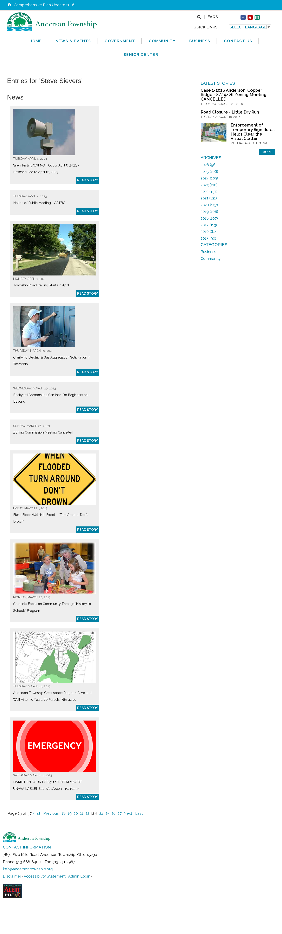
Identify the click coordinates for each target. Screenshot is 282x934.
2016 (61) (208, 231)
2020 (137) (209, 205)
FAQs (213, 17)
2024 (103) (209, 178)
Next (128, 813)
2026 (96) (209, 165)
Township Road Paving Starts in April (41, 285)
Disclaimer (12, 876)
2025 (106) (209, 171)
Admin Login (79, 876)
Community (211, 258)
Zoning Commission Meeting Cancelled (43, 432)
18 (64, 813)
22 (87, 813)
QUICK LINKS (205, 27)
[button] (250, 27)
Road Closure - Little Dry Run (230, 112)
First (36, 813)
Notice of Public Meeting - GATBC (39, 203)
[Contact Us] (257, 17)
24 (101, 813)
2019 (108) (209, 211)
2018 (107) (209, 218)
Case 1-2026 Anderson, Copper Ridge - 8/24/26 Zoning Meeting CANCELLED (234, 95)
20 (76, 813)
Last (139, 813)
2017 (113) (209, 225)
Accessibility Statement (45, 876)
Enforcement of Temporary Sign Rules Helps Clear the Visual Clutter (253, 132)
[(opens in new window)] (243, 17)
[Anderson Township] (52, 21)
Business (208, 252)
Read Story (87, 180)
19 (70, 813)
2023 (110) (209, 185)
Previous (51, 813)
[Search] (199, 17)
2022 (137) (209, 191)
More (267, 152)
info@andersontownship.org (28, 869)
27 (120, 813)
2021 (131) (209, 198)
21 (81, 813)
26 (113, 813)
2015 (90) (208, 238)
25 (107, 813)
